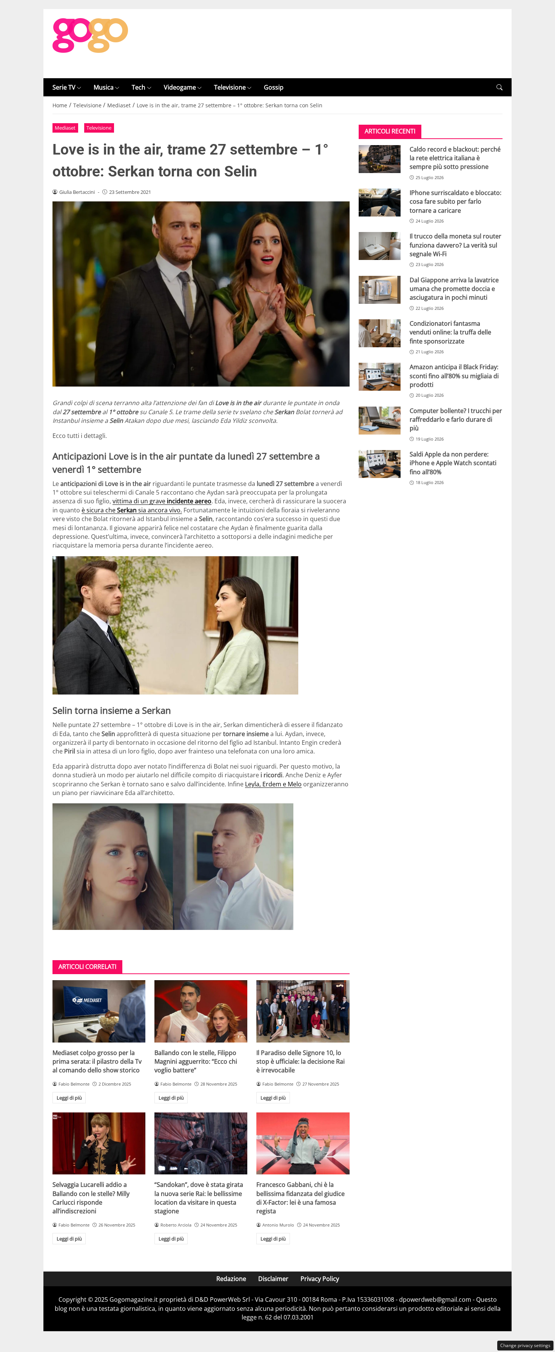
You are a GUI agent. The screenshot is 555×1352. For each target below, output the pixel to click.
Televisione (230, 87)
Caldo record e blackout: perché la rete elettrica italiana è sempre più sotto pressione (455, 158)
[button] (499, 87)
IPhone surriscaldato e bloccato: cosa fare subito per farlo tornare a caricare (455, 202)
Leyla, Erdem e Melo (273, 784)
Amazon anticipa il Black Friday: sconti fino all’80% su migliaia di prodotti (454, 376)
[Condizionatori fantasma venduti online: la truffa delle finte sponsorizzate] (380, 333)
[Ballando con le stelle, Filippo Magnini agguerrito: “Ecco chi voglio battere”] (200, 1011)
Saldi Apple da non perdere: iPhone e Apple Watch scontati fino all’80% (453, 463)
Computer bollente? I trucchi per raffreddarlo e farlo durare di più (456, 419)
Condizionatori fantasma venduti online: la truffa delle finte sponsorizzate (450, 332)
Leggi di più (69, 1097)
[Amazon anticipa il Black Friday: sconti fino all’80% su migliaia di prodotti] (380, 377)
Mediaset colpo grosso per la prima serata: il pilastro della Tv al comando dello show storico (97, 1062)
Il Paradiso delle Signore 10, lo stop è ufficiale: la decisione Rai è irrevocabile (300, 1062)
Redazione (231, 1279)
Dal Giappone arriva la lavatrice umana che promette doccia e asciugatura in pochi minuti (454, 288)
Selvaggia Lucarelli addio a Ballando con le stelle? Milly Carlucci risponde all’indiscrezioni (91, 1197)
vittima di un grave (162, 501)
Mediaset (65, 127)
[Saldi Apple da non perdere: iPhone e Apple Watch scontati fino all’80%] (380, 464)
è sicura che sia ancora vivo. (132, 510)
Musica (104, 87)
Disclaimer (273, 1279)
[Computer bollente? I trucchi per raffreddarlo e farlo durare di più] (380, 420)
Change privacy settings (525, 1345)
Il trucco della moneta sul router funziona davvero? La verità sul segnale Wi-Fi (455, 245)
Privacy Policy (320, 1279)
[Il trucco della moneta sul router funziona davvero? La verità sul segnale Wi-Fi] (380, 246)
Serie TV (64, 87)
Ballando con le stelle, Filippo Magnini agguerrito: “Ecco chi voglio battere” (195, 1062)
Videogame (180, 87)
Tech (138, 87)
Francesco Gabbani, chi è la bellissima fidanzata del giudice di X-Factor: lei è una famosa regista (300, 1197)
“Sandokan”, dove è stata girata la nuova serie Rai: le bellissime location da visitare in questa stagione (198, 1197)
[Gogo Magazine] (90, 43)
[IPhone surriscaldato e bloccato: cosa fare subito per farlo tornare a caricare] (380, 203)
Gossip (274, 87)
